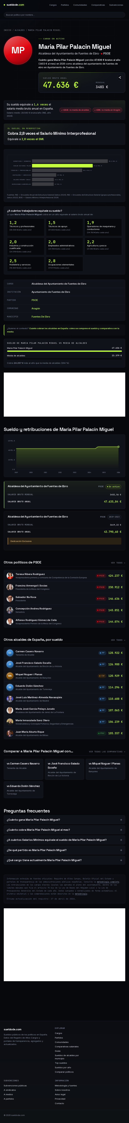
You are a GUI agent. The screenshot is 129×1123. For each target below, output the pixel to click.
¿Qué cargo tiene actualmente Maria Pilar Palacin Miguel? (44, 860)
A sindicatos (10, 1090)
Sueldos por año (63, 1067)
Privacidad (60, 1099)
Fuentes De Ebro (41, 316)
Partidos (65, 5)
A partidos (9, 1099)
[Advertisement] (64, 395)
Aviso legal (60, 1094)
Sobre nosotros (62, 1090)
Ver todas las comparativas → (107, 751)
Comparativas (98, 5)
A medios (8, 1094)
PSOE (106, 53)
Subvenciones (116, 5)
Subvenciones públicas (15, 1085)
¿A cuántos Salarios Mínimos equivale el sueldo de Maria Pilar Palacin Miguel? (57, 840)
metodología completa (108, 882)
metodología (81, 894)
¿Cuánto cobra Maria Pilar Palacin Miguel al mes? (38, 830)
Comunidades (80, 5)
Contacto (59, 1103)
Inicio (7, 30)
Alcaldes (20, 30)
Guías (58, 1051)
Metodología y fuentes (66, 1085)
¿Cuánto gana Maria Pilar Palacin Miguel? (33, 819)
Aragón (36, 308)
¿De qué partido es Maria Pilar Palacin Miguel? (37, 850)
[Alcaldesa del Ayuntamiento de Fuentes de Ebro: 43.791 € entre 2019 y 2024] (52, 459)
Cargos (53, 5)
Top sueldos (61, 1063)
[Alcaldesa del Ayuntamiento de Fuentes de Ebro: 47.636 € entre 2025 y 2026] (111, 458)
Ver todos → (118, 563)
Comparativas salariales (67, 1046)
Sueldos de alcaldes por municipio (67, 1057)
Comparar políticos (64, 1072)
